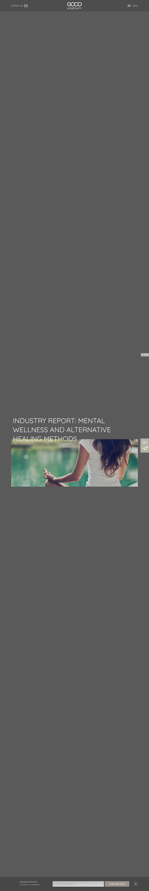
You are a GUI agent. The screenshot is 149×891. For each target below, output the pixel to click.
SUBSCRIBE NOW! (117, 884)
